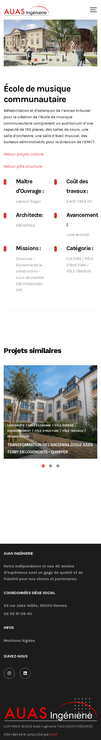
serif (53, 734)
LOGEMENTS (16, 425)
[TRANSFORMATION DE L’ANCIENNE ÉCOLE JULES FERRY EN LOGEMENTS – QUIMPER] (50, 412)
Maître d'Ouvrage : (30, 186)
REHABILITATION (18, 436)
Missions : (28, 248)
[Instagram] (9, 673)
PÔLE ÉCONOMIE (39, 425)
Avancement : (81, 219)
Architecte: (29, 214)
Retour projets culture (23, 154)
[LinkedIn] (25, 673)
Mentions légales (19, 641)
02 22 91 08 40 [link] (18, 613)
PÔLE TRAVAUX (78, 271)
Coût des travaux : (77, 186)
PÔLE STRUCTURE (47, 431)
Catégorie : (79, 248)
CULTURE (73, 258)
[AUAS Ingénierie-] (26, 10)
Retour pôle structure (23, 166)
